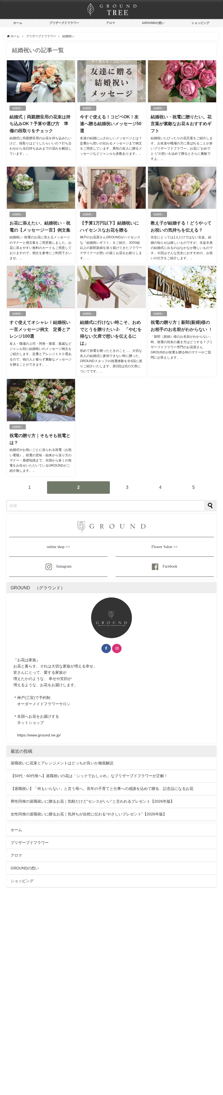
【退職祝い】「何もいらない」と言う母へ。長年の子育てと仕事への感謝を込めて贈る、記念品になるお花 (102, 788)
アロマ (110, 22)
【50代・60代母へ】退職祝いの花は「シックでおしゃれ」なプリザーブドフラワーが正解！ (89, 776)
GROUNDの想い (153, 22)
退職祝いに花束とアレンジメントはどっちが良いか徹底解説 (62, 763)
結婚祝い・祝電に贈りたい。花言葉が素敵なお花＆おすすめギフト (181, 124)
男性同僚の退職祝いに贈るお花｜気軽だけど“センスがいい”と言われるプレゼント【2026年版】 (92, 801)
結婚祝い (17, 108)
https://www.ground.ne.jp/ (39, 735)
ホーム (17, 22)
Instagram (64, 566)
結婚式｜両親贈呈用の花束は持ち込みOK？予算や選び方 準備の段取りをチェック (40, 124)
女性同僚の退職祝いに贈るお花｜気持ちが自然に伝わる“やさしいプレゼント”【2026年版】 (89, 814)
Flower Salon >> (164, 547)
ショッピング (200, 22)
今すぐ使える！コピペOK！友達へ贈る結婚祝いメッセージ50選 (110, 124)
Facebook (170, 566)
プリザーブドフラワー (64, 22)
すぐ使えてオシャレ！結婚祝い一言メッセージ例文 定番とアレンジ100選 (40, 329)
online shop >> (58, 547)
